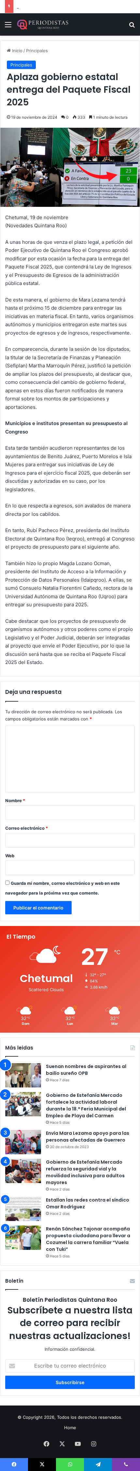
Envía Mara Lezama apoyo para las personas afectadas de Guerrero (87, 1136)
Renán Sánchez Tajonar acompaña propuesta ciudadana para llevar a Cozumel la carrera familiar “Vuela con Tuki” (88, 1239)
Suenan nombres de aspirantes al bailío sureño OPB (86, 1069)
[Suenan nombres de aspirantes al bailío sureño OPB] (23, 1075)
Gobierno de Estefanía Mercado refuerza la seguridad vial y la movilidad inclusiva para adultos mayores (85, 1172)
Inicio (16, 50)
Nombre (15, 800)
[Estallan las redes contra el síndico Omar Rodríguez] (23, 1209)
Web (9, 855)
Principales (37, 50)
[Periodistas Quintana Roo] (42, 24)
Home (70, 1427)
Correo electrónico (26, 828)
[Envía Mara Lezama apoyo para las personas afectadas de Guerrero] (23, 1142)
